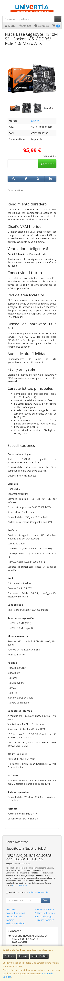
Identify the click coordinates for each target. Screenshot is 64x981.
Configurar (9, 956)
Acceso (26, 26)
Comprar (47, 164)
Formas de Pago (43, 916)
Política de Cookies (44, 913)
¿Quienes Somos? (43, 920)
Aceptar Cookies (39, 956)
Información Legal (44, 909)
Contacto (43, 26)
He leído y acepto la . (29, 892)
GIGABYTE (36, 120)
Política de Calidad (15, 923)
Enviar (45, 900)
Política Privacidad (15, 913)
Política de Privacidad (20, 885)
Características (15, 190)
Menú (11, 26)
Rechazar (23, 956)
